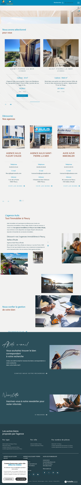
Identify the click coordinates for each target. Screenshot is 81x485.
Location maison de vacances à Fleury (10, 444)
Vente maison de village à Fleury (9, 440)
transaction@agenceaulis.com (41, 170)
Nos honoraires (28, 478)
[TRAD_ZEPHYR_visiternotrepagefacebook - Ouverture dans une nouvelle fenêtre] (44, 469)
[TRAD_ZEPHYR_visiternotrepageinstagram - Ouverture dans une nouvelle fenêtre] (33, 471)
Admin (46, 478)
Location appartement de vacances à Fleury (12, 445)
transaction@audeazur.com (68, 170)
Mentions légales (41, 478)
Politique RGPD (56, 478)
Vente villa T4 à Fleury (56, 440)
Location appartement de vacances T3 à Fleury (62, 442)
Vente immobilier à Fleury (35, 440)
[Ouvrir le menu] (78, 3)
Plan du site (35, 478)
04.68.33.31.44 (13, 164)
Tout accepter (21, 479)
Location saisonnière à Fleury (36, 442)
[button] (10, 101)
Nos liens (50, 478)
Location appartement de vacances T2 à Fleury (62, 444)
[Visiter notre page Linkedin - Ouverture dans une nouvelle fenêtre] (37, 471)
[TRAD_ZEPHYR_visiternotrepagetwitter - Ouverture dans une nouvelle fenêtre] (29, 471)
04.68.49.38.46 (41, 164)
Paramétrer (8, 479)
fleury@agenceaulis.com (13, 170)
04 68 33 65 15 (68, 164)
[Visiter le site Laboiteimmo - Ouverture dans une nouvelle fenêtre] (70, 478)
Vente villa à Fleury (6, 442)
